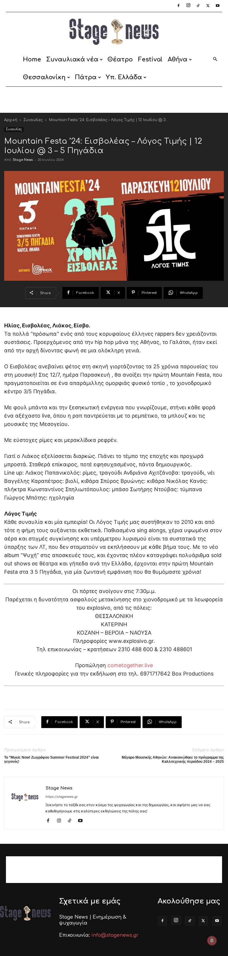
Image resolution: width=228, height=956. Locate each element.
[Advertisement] (114, 100)
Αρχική (10, 120)
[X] (207, 6)
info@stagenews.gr (115, 935)
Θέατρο (120, 59)
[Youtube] (217, 6)
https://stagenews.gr (61, 797)
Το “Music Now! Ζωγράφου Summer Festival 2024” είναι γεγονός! (51, 759)
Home (32, 59)
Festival (150, 59)
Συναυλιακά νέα (72, 59)
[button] (215, 59)
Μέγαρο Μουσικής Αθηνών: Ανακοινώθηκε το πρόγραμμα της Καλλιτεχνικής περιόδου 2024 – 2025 (173, 759)
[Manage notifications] (212, 940)
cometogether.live (130, 665)
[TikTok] (198, 6)
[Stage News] (114, 32)
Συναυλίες (33, 120)
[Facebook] (178, 6)
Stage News (23, 160)
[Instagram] (188, 6)
